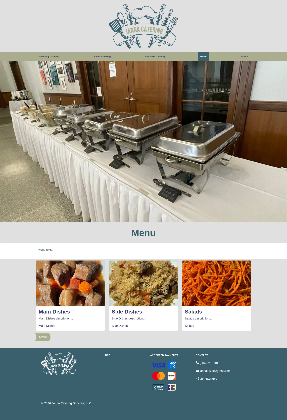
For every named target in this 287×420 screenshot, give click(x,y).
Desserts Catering (155, 56)
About (244, 56)
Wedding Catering (49, 56)
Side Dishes (120, 325)
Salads (189, 325)
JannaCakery (208, 378)
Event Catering (102, 56)
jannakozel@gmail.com (215, 370)
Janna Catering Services (68, 403)
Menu (203, 56)
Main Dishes (47, 325)
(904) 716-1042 (210, 363)
